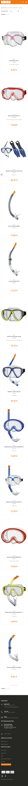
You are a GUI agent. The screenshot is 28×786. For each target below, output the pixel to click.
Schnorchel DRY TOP (14, 281)
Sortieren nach (4, 11)
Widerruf (3, 761)
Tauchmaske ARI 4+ (14, 60)
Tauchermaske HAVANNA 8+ (14, 557)
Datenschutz (4, 750)
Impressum (3, 753)
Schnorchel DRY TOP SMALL (14, 667)
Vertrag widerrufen (6, 764)
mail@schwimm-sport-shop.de (11, 717)
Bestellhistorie (4, 744)
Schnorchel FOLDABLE (14, 226)
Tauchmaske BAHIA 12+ (14, 116)
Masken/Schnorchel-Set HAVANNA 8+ (14, 447)
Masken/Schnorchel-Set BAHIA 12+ (14, 612)
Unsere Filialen (7, 733)
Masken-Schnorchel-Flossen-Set (14, 171)
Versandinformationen (6, 758)
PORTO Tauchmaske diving (14, 336)
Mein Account (4, 741)
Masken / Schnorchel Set (14, 391)
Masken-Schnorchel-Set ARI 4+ (14, 502)
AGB (2, 756)
